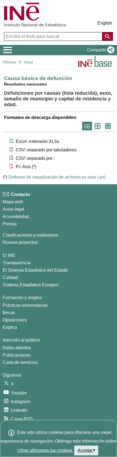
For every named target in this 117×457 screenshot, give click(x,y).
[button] (99, 50)
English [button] (104, 23)
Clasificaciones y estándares (30, 235)
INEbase (9, 62)
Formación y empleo (22, 297)
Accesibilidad (16, 216)
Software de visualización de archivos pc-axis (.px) (57, 177)
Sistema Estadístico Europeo (31, 285)
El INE (9, 255)
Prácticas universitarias (25, 305)
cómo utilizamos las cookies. (45, 450)
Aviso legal (13, 209)
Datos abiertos (17, 347)
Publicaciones (16, 355)
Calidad (10, 277)
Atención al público (21, 340)
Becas (9, 312)
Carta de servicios (20, 362)
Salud (28, 62)
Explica (10, 327)
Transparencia (16, 262)
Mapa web (13, 202)
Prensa (10, 224)
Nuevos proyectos (20, 242)
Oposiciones (15, 320)
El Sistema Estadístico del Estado (35, 270)
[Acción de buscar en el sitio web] (107, 36)
